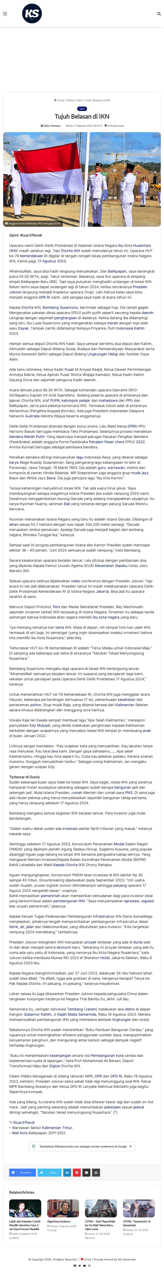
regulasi (147, 901)
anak (147, 730)
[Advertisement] (82, 61)
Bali (67, 504)
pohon (35, 705)
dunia (137, 942)
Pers (56, 607)
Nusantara (142, 245)
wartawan (116, 468)
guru (101, 468)
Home (60, 100)
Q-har (87, 1259)
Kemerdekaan (31, 256)
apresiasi (131, 901)
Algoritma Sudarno (58, 1221)
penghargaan (65, 318)
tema (59, 627)
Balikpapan (117, 271)
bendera (16, 437)
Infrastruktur (103, 916)
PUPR (55, 400)
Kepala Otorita (65, 865)
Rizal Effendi (24, 1122)
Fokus (70, 100)
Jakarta (102, 591)
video (75, 581)
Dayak (23, 328)
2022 (140, 442)
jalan (30, 927)
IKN (14, 251)
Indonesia (125, 328)
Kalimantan (124, 705)
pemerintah (50, 896)
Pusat (69, 369)
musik (136, 473)
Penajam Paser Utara (106, 442)
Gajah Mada (67, 1014)
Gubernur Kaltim (37, 1014)
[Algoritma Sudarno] (63, 1208)
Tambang (75, 1009)
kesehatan (126, 699)
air (22, 927)
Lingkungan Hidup (102, 354)
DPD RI (116, 1076)
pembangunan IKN (69, 901)
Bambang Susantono (60, 307)
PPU (129, 400)
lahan (13, 524)
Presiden (140, 287)
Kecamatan (104, 566)
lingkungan (121, 1019)
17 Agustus (47, 261)
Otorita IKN (70, 251)
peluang (120, 885)
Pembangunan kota (107, 1055)
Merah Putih (34, 437)
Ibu (120, 245)
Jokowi (15, 292)
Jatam (90, 1009)
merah (112, 323)
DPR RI (44, 297)
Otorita (27, 307)
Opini (79, 100)
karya (14, 462)
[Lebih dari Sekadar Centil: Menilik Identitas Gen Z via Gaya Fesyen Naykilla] (25, 1208)
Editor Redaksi (52, 125)
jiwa (54, 751)
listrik (13, 927)
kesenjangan (60, 1055)
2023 (61, 261)
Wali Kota (20, 1133)
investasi (70, 828)
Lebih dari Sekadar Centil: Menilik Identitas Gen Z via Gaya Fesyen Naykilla (25, 1225)
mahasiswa (108, 400)
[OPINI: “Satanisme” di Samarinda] (139, 1208)
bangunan (122, 787)
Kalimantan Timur (57, 1128)
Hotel (104, 958)
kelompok (70, 400)
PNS (128, 792)
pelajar (84, 400)
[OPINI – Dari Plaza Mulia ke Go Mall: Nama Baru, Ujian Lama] (101, 1208)
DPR (98, 1076)
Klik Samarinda (127, 1259)
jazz (145, 473)
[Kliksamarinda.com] (32, 13)
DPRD (132, 426)
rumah (77, 792)
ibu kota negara (106, 617)
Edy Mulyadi (40, 725)
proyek (90, 942)
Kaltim (139, 328)
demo (130, 1009)
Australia (32, 416)
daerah (147, 313)
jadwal (138, 1107)
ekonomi (64, 947)
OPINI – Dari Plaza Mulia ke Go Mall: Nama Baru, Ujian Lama (100, 1225)
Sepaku (121, 566)
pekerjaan (112, 1107)
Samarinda (87, 1014)
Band (51, 478)
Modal (119, 844)
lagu (79, 457)
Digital (54, 1066)
